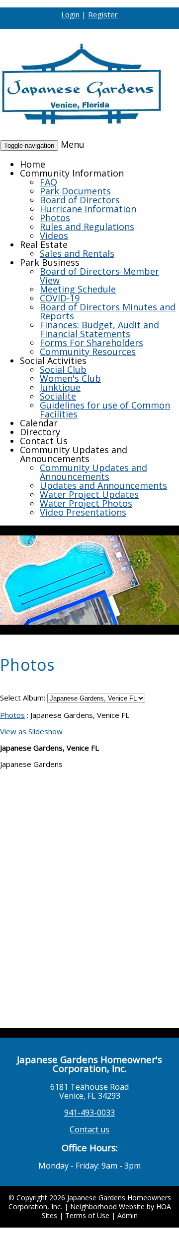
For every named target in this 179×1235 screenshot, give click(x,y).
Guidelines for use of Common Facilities (105, 409)
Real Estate (44, 244)
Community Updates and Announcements (73, 454)
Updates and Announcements (103, 485)
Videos (54, 235)
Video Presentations (83, 512)
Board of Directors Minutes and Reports (108, 311)
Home (32, 164)
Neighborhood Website (107, 1206)
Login (70, 14)
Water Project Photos (86, 503)
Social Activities (53, 360)
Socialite (58, 396)
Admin (127, 1215)
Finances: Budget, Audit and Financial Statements (99, 329)
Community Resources (88, 351)
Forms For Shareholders (91, 343)
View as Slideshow (31, 731)
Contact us (89, 1129)
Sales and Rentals (77, 253)
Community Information (72, 173)
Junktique (60, 387)
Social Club (63, 369)
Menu (73, 144)
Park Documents (75, 191)
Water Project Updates (89, 494)
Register (103, 14)
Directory (40, 432)
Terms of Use (87, 1215)
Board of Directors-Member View (99, 275)
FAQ (48, 182)
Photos (55, 218)
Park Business (50, 262)
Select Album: (22, 698)
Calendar (39, 423)
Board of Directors (80, 200)
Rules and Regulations (87, 227)
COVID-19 (60, 298)
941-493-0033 (89, 1112)
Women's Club (70, 378)
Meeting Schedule (78, 289)
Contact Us (44, 441)
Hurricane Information (88, 209)
